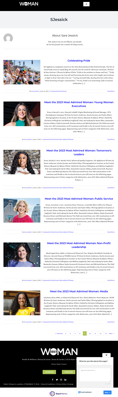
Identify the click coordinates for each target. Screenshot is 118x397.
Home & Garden (58, 359)
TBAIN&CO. (29, 384)
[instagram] (61, 380)
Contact (64, 364)
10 (90, 333)
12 (100, 333)
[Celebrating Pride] (21, 72)
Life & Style (70, 359)
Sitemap (70, 384)
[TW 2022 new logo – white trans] (28, 3)
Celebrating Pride (79, 60)
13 (106, 333)
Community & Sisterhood (58, 91)
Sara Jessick (35, 91)
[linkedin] (65, 380)
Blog (58, 364)
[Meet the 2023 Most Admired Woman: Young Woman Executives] (21, 114)
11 (95, 333)
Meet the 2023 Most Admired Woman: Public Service (79, 198)
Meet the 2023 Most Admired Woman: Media (79, 291)
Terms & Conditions (48, 384)
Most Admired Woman (66, 139)
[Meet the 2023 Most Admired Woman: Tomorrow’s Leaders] (21, 162)
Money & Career (44, 359)
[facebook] (53, 380)
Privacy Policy (61, 384)
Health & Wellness (29, 359)
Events (53, 364)
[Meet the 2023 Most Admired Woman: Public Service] (21, 210)
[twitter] (57, 380)
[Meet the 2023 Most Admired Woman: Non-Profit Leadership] (21, 254)
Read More (111, 91)
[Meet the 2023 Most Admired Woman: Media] (21, 303)
